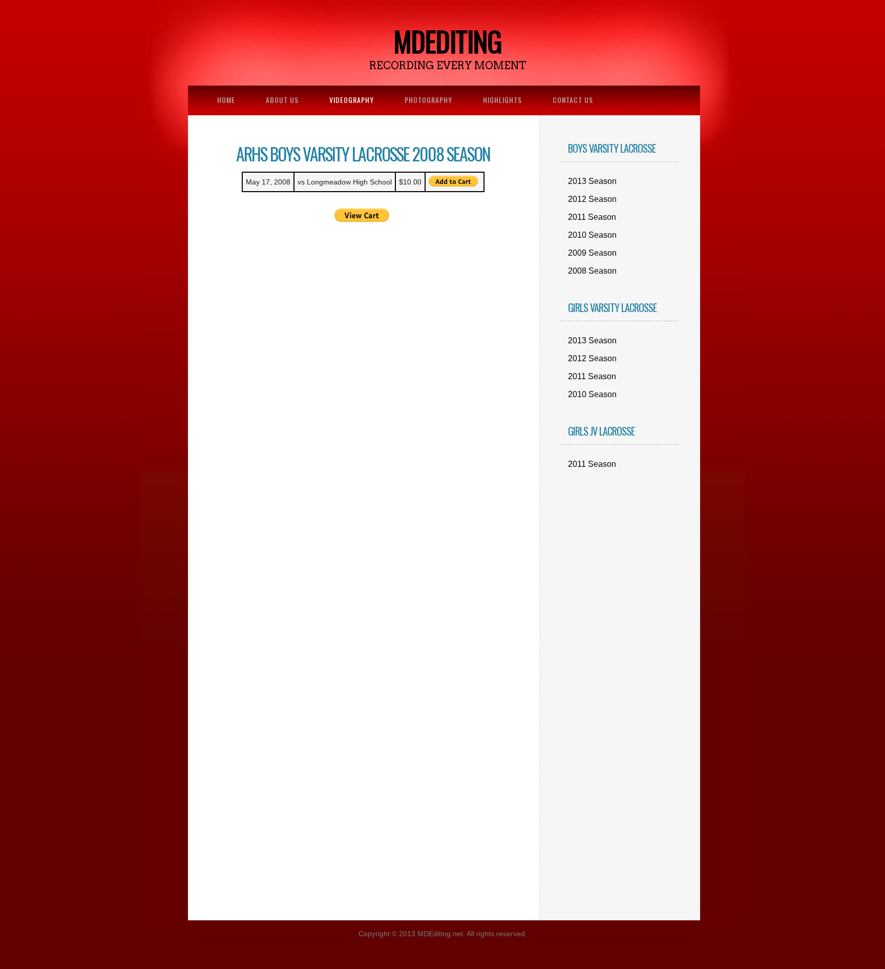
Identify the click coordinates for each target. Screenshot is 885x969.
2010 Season (592, 235)
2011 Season (592, 217)
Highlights (502, 99)
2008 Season (592, 270)
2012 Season (592, 199)
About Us (282, 99)
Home (226, 99)
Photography (428, 99)
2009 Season (592, 253)
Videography (351, 99)
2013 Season (592, 181)
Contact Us (573, 99)
